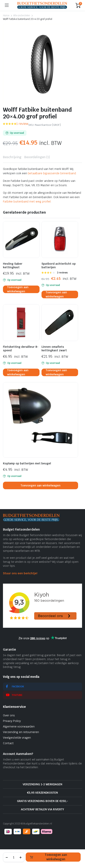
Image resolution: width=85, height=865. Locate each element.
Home (6, 15)
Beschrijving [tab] (12, 157)
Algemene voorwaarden (19, 726)
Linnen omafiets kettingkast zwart (54, 348)
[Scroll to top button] (79, 847)
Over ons (9, 715)
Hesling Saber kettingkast (12, 265)
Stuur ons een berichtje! (20, 573)
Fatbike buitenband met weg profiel (27, 201)
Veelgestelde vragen (17, 737)
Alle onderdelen (21, 15)
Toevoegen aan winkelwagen (56, 857)
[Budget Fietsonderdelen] (42, 5)
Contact (8, 743)
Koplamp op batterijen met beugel (27, 463)
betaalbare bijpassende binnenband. (52, 173)
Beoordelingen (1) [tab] (37, 157)
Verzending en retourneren (21, 732)
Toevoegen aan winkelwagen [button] (17, 289)
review (22, 124)
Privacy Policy (12, 721)
